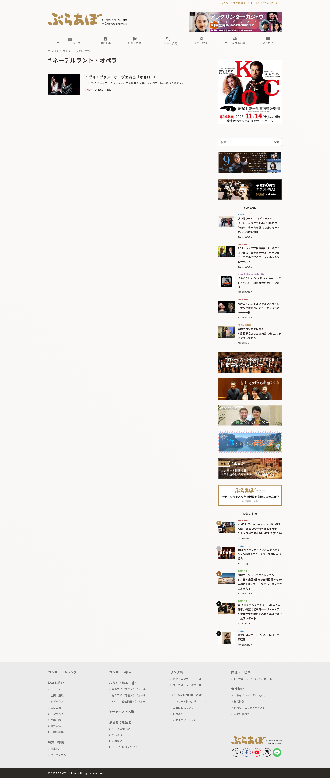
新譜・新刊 (57, 719)
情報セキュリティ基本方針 (249, 707)
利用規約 (178, 713)
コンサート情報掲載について (190, 701)
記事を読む (56, 683)
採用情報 (239, 701)
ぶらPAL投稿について (125, 747)
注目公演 (56, 707)
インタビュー (58, 713)
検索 (276, 142)
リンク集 (176, 672)
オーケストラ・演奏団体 (187, 685)
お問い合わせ (242, 713)
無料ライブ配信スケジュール (129, 689)
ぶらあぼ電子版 (121, 729)
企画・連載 (57, 695)
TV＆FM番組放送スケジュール (130, 701)
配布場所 (117, 735)
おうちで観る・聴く (123, 683)
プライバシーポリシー (186, 719)
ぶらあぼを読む (120, 722)
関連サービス (241, 672)
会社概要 (237, 688)
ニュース (56, 689)
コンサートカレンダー (64, 672)
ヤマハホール (58, 754)
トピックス (57, 701)
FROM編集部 (58, 732)
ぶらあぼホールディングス (249, 695)
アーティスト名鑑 (121, 711)
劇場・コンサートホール (187, 679)
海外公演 (56, 726)
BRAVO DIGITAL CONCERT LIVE (254, 679)
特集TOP (56, 748)
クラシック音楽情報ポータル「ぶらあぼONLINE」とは (251, 3)
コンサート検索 (120, 672)
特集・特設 (56, 742)
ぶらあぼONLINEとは (186, 695)
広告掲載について (183, 707)
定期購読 (117, 741)
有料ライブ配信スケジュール (129, 695)
